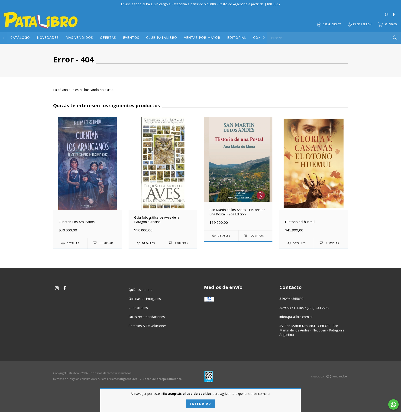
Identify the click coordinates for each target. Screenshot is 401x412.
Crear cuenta (332, 24)
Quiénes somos (140, 289)
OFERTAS (108, 37)
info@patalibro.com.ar (296, 317)
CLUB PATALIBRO (161, 37)
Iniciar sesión (362, 24)
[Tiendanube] (329, 377)
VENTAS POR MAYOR (202, 37)
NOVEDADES (48, 37)
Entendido (200, 404)
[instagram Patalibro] (386, 14)
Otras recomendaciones (147, 317)
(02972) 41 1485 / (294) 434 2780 (304, 307)
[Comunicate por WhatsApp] (393, 404)
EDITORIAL (236, 37)
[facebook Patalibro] (394, 14)
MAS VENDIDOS (79, 37)
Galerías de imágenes (145, 298)
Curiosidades (138, 307)
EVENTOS (131, 37)
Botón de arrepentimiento (162, 379)
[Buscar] (395, 38)
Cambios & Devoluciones (148, 326)
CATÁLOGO (20, 37)
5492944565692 (291, 298)
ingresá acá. (129, 379)
